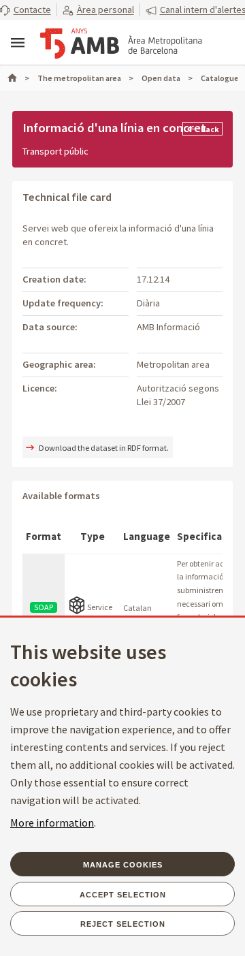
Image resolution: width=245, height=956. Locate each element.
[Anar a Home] (18, 78)
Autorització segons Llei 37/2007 (178, 395)
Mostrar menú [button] (17, 43)
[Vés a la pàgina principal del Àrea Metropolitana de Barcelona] (121, 44)
